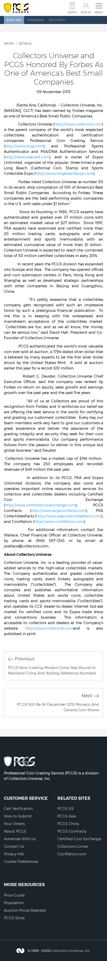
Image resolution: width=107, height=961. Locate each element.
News (9, 43)
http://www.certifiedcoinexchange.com (40, 505)
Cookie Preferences (21, 861)
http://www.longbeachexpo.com (64, 173)
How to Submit (18, 816)
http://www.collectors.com (78, 124)
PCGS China (68, 823)
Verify (72, 12)
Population (14, 902)
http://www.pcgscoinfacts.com (58, 510)
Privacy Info (14, 854)
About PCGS (15, 831)
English (14, 20)
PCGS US (65, 808)
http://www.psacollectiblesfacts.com (68, 516)
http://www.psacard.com (27, 157)
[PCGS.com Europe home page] (16, 8)
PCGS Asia (66, 816)
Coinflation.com (71, 854)
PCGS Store (14, 918)
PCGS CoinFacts (71, 831)
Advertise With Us (20, 839)
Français (35, 20)
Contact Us (14, 846)
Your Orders (14, 823)
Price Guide (14, 895)
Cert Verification (18, 808)
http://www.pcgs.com (24, 146)
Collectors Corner (72, 846)
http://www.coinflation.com (59, 521)
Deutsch (57, 20)
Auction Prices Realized (25, 910)
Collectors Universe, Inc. (71, 950)
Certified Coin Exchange (79, 839)
